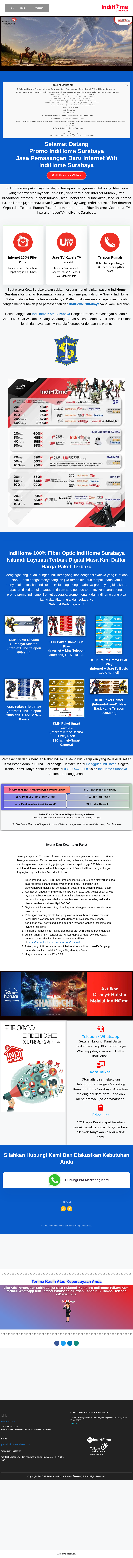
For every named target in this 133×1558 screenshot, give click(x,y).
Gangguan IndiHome (75, 134)
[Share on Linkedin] (69, 1343)
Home (11, 8)
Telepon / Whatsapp (70, 107)
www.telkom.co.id (8, 1421)
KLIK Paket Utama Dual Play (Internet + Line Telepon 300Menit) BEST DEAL (75, 97)
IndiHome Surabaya (112, 769)
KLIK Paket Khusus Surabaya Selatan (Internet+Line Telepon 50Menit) (75, 94)
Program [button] (39, 8)
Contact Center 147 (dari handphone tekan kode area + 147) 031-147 (75, 136)
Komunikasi (70, 110)
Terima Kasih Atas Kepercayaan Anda (69, 119)
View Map (73, 1423)
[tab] (37, 789)
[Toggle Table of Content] (125, 85)
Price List (70, 113)
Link (72, 126)
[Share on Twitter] (63, 1343)
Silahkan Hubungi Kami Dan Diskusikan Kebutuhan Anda (69, 116)
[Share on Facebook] (56, 1343)
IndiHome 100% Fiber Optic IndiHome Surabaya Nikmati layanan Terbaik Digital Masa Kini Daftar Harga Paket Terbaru (69, 92)
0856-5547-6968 (76, 769)
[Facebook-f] (69, 1208)
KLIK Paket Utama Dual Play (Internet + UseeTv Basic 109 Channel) (76, 99)
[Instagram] (63, 1208)
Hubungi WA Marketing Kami (87, 1180)
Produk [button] (22, 8)
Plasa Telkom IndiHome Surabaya (69, 128)
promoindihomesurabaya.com (15, 1444)
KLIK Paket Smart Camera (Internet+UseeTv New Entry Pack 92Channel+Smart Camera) (75, 103)
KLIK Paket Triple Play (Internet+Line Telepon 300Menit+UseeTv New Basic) (75, 101)
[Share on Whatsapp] (76, 1343)
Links (69, 131)
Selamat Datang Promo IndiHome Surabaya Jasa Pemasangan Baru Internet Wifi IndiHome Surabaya (67, 89)
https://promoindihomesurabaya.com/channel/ (54, 942)
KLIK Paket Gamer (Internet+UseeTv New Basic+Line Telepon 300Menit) (75, 105)
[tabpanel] (66, 820)
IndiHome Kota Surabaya (51, 314)
